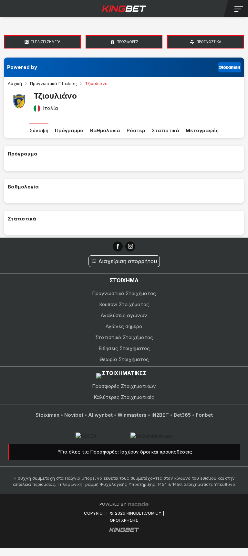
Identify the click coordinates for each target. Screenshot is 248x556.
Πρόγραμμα (69, 130)
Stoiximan (47, 415)
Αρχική (15, 83)
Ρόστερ (136, 130)
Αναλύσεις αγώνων (124, 315)
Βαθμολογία (105, 130)
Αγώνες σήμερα (124, 326)
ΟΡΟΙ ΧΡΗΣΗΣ (124, 520)
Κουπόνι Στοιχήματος (124, 304)
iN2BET (160, 415)
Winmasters (132, 415)
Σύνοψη (38, 130)
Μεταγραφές (202, 130)
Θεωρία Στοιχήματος (124, 359)
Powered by (22, 67)
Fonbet (204, 415)
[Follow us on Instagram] (130, 246)
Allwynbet (100, 415)
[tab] (42, 41)
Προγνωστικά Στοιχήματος (124, 293)
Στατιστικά (165, 130)
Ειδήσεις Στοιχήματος (124, 348)
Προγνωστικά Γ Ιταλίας (53, 83)
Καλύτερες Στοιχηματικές (124, 397)
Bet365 (182, 415)
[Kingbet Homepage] (124, 8)
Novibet (73, 415)
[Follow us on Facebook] (118, 246)
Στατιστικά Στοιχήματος (124, 337)
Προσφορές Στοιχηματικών (124, 386)
